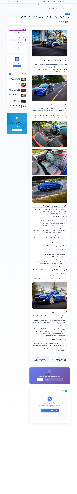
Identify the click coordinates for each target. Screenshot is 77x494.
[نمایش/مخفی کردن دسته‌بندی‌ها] (8, 5)
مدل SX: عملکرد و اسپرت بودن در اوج (20, 44)
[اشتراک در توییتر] (10, 22)
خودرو (66, 8)
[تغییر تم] (18, 2)
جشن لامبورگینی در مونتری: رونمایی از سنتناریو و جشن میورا (14, 84)
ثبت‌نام (8, 1)
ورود (12, 1)
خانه (62, 1)
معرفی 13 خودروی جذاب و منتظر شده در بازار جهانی (15, 106)
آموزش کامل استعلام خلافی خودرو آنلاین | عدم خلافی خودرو (14, 79)
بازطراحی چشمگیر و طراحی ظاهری (21, 34)
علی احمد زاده (61, 21)
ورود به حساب (53, 410)
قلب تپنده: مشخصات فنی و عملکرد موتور (19, 47)
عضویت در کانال (16, 130)
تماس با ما (42, 1)
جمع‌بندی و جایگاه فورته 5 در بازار (21, 49)
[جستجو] (20, 1)
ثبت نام (54, 414)
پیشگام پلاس (58, 1)
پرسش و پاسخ (52, 1)
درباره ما (47, 1)
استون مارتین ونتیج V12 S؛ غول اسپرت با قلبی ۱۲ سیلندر (15, 101)
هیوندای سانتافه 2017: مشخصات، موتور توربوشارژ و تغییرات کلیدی (14, 95)
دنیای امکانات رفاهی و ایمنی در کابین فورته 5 (19, 37)
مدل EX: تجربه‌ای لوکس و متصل (21, 42)
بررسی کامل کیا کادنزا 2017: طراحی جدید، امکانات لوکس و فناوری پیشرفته (14, 90)
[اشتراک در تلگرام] (13, 22)
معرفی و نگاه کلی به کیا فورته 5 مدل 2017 (19, 32)
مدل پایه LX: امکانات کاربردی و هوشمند (20, 39)
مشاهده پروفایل (16, 65)
